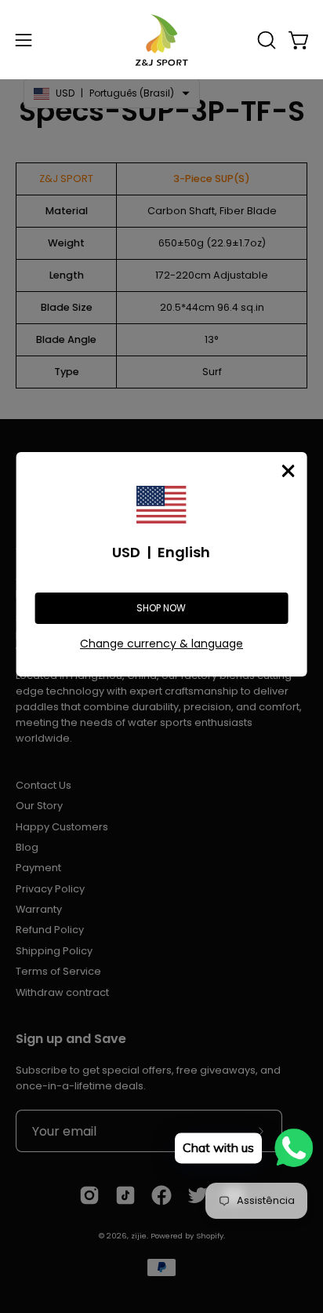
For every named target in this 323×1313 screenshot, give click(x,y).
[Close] (288, 471)
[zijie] (161, 39)
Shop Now (161, 608)
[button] (265, 40)
